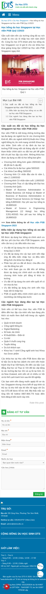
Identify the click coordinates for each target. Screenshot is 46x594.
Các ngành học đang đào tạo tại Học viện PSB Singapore (25, 117)
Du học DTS (6, 20)
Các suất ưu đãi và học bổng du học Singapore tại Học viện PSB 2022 (23, 106)
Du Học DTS (21, 4)
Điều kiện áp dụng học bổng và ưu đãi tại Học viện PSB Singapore (25, 111)
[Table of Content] (40, 101)
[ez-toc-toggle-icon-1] (39, 101)
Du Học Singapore (20, 20)
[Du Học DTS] (7, 6)
